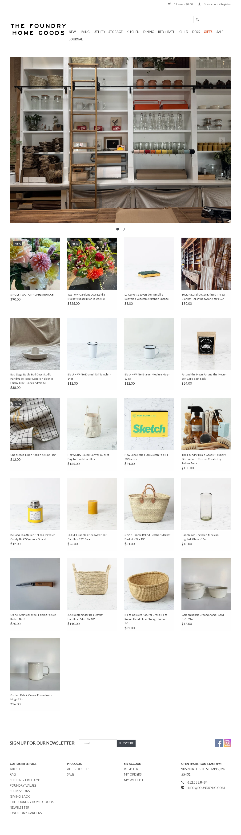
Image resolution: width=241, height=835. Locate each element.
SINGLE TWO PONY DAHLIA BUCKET (32, 294)
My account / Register (217, 4)
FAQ (13, 774)
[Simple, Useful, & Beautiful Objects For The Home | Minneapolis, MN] (39, 29)
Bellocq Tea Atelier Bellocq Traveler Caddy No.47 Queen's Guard (32, 537)
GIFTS (208, 32)
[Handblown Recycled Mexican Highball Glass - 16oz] (206, 504)
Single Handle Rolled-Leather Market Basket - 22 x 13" (147, 537)
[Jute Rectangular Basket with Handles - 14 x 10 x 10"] (92, 584)
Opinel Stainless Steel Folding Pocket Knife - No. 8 (33, 616)
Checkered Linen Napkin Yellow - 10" (33, 454)
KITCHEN (133, 32)
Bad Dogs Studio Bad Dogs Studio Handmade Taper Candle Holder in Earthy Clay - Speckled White (31, 378)
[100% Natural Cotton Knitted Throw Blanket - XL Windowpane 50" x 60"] (206, 264)
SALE (220, 32)
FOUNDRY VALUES (23, 785)
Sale (70, 774)
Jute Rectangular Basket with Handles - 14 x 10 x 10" (86, 616)
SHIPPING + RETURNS (25, 780)
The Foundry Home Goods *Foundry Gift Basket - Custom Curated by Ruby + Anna (204, 459)
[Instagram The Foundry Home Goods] (227, 743)
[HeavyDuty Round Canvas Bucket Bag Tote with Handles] (92, 424)
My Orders (133, 774)
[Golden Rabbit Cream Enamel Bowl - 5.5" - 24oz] (206, 584)
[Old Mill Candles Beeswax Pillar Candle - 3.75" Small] (92, 504)
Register (131, 769)
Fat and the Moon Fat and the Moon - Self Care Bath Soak (204, 376)
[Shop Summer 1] (120, 140)
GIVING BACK (20, 796)
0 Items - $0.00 (183, 4)
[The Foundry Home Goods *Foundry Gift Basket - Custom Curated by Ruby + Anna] (206, 424)
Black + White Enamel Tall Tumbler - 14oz (89, 376)
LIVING (85, 32)
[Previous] (19, 140)
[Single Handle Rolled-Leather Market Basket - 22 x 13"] (149, 504)
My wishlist (134, 780)
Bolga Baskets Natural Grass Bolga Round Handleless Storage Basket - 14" (146, 619)
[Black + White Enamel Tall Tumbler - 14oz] (92, 344)
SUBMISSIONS (20, 791)
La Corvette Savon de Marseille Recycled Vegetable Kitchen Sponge (147, 296)
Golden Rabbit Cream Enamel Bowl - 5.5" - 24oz (203, 616)
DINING (148, 32)
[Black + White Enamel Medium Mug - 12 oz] (149, 344)
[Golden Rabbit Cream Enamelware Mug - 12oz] (35, 664)
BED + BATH (166, 32)
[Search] (195, 19)
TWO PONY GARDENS (26, 813)
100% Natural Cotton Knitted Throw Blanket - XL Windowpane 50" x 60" (203, 296)
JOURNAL (76, 39)
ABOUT (15, 769)
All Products (78, 769)
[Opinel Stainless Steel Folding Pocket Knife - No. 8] (35, 584)
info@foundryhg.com (206, 788)
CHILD (183, 32)
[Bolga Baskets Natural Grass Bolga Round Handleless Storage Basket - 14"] (149, 584)
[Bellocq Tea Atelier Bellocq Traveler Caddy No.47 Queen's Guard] (35, 504)
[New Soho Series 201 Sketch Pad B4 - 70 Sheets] (149, 424)
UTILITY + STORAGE (108, 32)
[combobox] (212, 19)
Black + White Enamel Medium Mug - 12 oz (147, 376)
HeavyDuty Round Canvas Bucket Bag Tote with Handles (88, 456)
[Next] (222, 140)
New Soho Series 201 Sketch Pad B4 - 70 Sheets (147, 456)
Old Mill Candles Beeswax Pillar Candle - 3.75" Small (87, 537)
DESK (196, 32)
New (72, 32)
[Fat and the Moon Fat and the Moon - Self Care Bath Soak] (206, 344)
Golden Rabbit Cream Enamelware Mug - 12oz (31, 697)
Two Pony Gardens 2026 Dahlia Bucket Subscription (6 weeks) (86, 296)
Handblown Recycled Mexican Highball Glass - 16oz (200, 537)
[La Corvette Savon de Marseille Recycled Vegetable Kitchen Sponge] (149, 264)
